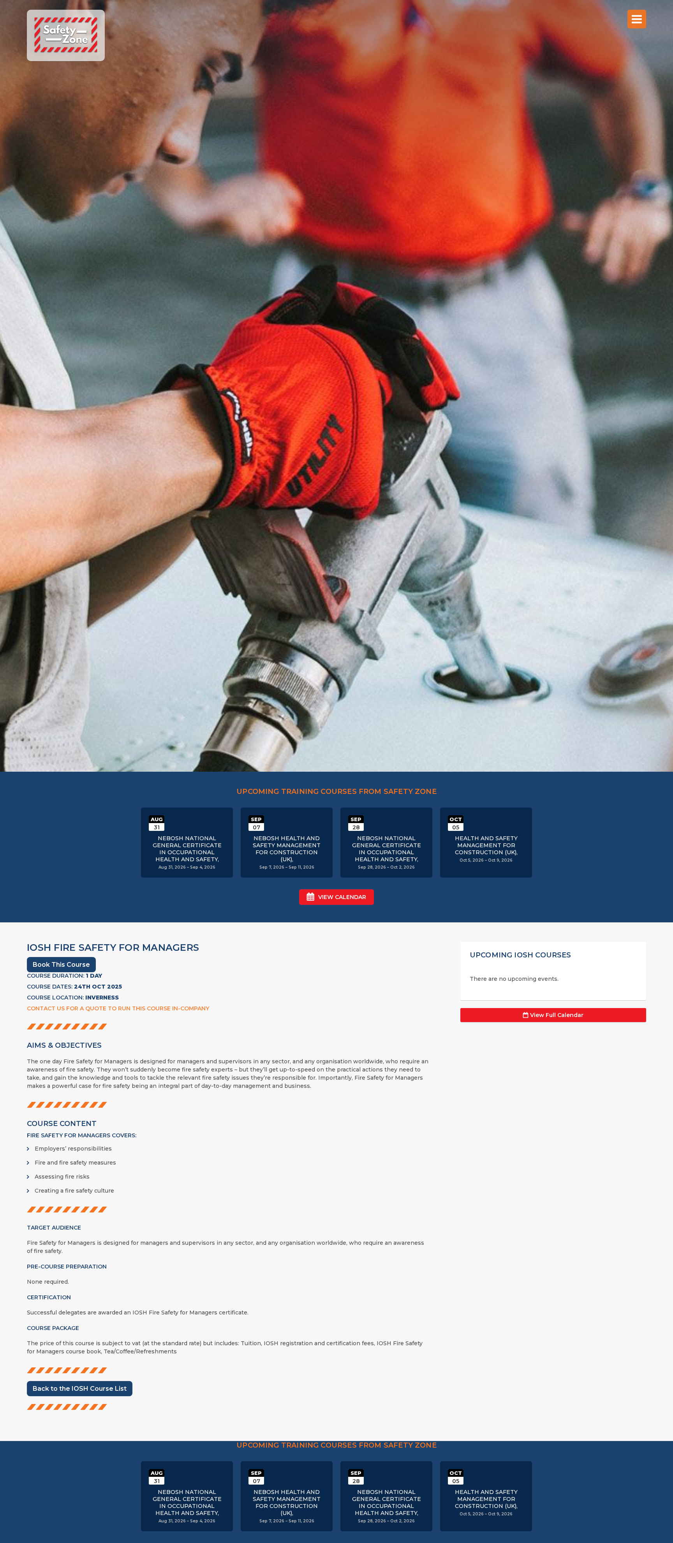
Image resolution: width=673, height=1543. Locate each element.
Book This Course (61, 964)
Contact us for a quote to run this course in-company (118, 1008)
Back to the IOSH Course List (80, 1388)
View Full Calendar (556, 1015)
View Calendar (342, 897)
